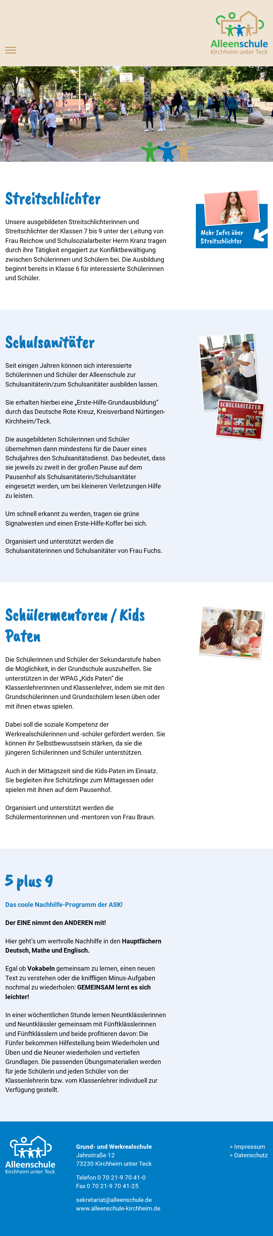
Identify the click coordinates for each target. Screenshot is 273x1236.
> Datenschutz (249, 1155)
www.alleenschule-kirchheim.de (118, 1208)
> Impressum (247, 1146)
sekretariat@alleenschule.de (114, 1199)
